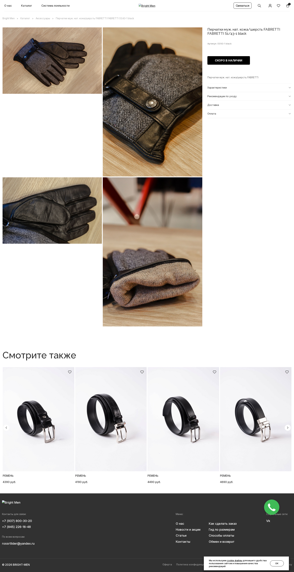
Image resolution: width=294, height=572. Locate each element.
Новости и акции (188, 529)
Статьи (181, 535)
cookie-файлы (234, 560)
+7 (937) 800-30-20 (17, 521)
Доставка (213, 104)
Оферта (167, 564)
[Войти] (270, 5)
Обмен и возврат (221, 541)
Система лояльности (55, 5)
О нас (8, 5)
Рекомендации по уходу (222, 96)
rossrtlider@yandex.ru (18, 543)
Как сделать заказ (223, 523)
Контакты (183, 541)
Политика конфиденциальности (196, 564)
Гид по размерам (222, 529)
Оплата (211, 113)
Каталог (26, 5)
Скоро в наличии (228, 60)
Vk (268, 521)
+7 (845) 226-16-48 (16, 527)
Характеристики (217, 87)
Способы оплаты (221, 535)
